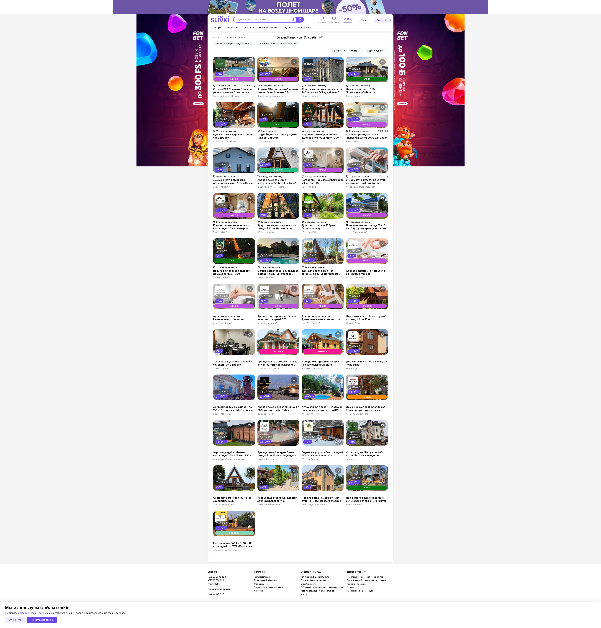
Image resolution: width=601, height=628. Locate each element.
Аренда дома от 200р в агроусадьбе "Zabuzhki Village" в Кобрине (277, 181)
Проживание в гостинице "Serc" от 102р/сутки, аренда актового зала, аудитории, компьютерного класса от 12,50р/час (366, 227)
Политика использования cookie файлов (365, 577)
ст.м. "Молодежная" (356, 232)
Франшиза (259, 584)
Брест (364, 20)
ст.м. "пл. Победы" (222, 323)
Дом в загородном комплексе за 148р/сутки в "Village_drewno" (322, 91)
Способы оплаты (308, 584)
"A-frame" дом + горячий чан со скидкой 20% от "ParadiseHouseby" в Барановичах (233, 499)
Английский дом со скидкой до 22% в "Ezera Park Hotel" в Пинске (233, 409)
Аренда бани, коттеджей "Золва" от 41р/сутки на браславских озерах (277, 363)
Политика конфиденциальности (314, 577)
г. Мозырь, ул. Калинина (313, 504)
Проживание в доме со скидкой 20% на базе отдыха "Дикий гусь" (367, 499)
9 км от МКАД (353, 141)
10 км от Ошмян (310, 459)
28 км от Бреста (265, 141)
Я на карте (233, 27)
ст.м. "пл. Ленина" (355, 277)
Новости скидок (268, 27)
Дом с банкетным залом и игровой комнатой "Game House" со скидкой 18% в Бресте (233, 181)
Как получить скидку (356, 584)
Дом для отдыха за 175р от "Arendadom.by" (318, 227)
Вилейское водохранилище (271, 96)
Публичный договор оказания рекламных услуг (322, 587)
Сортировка (374, 50)
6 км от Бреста (353, 96)
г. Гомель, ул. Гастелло (357, 414)
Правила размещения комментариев (317, 591)
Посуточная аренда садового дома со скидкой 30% (231, 272)
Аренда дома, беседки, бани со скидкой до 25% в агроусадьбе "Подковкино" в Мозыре (276, 454)
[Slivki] (220, 19)
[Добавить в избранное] (250, 62)
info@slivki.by (213, 584)
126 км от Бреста (222, 277)
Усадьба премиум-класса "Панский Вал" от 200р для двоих (366, 136)
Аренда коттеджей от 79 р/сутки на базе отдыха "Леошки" (322, 363)
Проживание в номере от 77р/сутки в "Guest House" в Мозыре (321, 499)
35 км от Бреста (221, 187)
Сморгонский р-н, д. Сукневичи (229, 459)
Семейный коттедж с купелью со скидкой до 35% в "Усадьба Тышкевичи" (278, 272)
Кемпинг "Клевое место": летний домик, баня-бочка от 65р (277, 91)
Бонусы (303, 594)
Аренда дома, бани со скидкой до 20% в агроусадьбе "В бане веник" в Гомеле (278, 409)
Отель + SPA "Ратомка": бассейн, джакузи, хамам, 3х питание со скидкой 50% (233, 91)
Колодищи (351, 368)
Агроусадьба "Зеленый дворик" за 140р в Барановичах (277, 499)
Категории (216, 27)
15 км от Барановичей (268, 504)
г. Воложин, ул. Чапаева (225, 550)
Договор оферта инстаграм (313, 580)
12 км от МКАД (309, 187)
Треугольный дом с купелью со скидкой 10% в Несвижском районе (276, 227)
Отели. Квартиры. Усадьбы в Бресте (237, 37)
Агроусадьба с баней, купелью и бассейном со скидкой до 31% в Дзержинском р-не (322, 409)
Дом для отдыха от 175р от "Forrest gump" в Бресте (363, 91)
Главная (217, 37)
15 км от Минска (265, 277)
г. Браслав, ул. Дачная (268, 368)
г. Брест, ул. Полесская (224, 141)
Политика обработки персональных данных (367, 580)
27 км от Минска (310, 141)
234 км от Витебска (312, 368)
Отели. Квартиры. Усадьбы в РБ (233, 43)
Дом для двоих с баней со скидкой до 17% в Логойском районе (320, 272)
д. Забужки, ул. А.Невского (270, 187)
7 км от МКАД (220, 232)
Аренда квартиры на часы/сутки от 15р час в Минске (366, 272)
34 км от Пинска (221, 414)
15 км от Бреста (221, 368)
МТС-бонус (304, 27)
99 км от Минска (266, 232)
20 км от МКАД (353, 323)
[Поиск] (300, 19)
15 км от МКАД (309, 232)
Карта (354, 50)
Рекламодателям (262, 577)
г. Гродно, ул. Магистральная (360, 187)
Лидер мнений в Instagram (266, 580)
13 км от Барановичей (224, 504)
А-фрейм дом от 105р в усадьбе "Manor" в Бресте (277, 136)
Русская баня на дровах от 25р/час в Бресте (232, 136)
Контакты (258, 591)
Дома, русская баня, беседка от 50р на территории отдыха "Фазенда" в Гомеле (365, 409)
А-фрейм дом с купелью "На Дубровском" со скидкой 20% (320, 136)
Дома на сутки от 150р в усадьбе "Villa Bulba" (366, 363)
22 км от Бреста (310, 96)
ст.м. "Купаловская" (267, 323)
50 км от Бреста (354, 504)
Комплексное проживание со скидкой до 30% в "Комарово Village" (231, 227)
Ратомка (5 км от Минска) (226, 96)
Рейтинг (336, 50)
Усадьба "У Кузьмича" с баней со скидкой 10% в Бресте (233, 363)
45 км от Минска (310, 414)
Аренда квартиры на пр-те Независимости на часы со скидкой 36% (229, 318)
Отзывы (350, 587)
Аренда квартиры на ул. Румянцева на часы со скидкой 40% (321, 318)
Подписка (287, 27)
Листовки (249, 27)
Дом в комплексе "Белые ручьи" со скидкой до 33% (366, 318)
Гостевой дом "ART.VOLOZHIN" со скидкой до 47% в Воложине (232, 545)
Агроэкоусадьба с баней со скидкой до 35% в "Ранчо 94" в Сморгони (232, 454)
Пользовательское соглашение (268, 587)
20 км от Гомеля (265, 414)
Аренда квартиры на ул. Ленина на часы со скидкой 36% (276, 318)
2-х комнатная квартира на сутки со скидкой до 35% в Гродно (366, 181)
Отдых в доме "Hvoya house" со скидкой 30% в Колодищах (365, 454)
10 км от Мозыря (265, 459)
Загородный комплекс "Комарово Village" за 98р (323, 181)
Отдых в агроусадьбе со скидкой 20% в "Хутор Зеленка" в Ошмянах (322, 454)
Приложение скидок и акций (360, 591)
